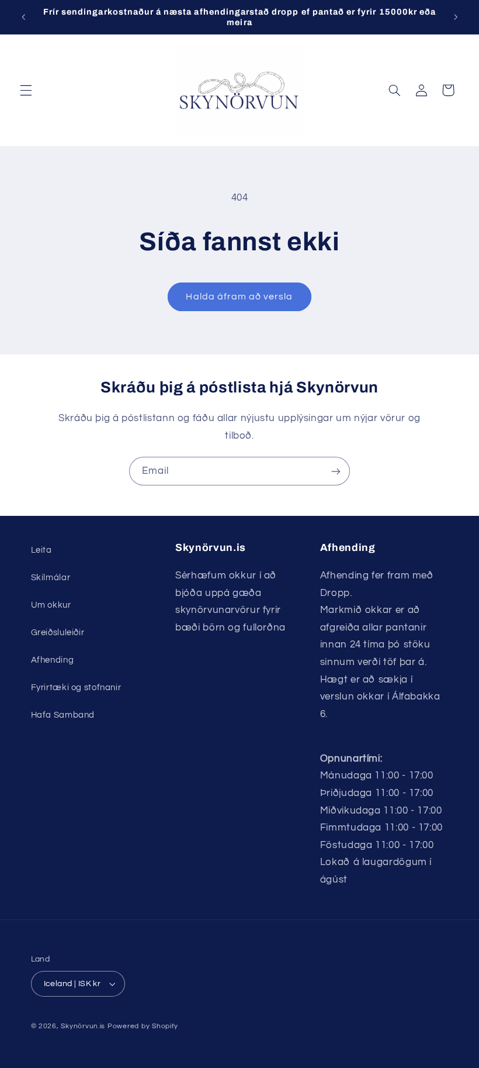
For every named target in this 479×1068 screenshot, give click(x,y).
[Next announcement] (455, 17)
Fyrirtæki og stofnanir (76, 687)
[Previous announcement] (23, 17)
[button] (25, 90)
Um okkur (51, 605)
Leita (41, 550)
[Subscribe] (335, 471)
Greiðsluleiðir (58, 632)
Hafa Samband (63, 715)
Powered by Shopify (142, 1026)
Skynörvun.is (83, 1026)
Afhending (52, 660)
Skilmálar (51, 577)
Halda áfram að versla (239, 296)
